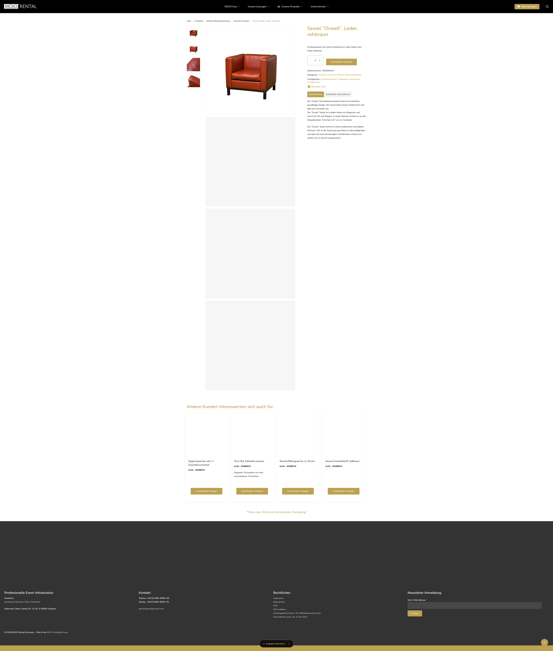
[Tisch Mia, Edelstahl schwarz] (252, 434)
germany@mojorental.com (151, 608)
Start (189, 21)
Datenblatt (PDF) (318, 86)
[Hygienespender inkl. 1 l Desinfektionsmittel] (206, 434)
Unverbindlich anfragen (341, 62)
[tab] (315, 94)
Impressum (278, 598)
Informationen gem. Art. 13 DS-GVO (290, 617)
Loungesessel (313, 82)
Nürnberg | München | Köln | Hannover (22, 602)
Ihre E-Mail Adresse (417, 600)
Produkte (199, 21)
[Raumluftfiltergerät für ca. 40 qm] (298, 434)
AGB (275, 605)
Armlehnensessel (329, 79)
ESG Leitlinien (279, 609)
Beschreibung (315, 94)
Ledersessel (354, 79)
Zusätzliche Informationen (338, 94)
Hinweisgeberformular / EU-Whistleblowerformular (297, 613)
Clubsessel (342, 79)
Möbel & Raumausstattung (218, 21)
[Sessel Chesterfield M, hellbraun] (343, 434)
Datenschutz (279, 602)
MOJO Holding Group (57, 632)
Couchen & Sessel (241, 21)
